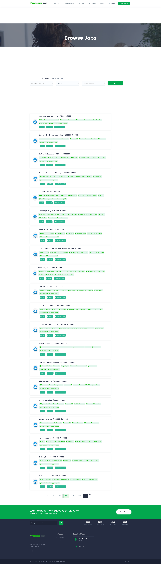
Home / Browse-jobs (35, 78)
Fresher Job (51, 561)
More (101, 3)
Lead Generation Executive (48, 116)
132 (53, 496)
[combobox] (41, 83)
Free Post (82, 3)
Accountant (43, 230)
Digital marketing (45, 381)
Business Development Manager (51, 173)
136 (79, 496)
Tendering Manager (45, 211)
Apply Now (42, 164)
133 (60, 496)
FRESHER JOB (92, 3)
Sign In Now (124, 3)
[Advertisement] (50, 11)
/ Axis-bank (43, 78)
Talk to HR (50, 164)
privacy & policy (60, 537)
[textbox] (41, 83)
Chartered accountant (47, 305)
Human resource (45, 438)
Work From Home (70, 3)
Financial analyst (45, 419)
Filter (115, 83)
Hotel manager (45, 343)
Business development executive (51, 135)
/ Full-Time (50, 78)
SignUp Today (124, 512)
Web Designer (43, 268)
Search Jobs (56, 3)
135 (73, 496)
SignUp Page (59, 541)
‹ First (89, 494)
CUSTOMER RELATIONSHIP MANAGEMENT (53, 249)
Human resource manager (49, 324)
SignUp (113, 3)
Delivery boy (43, 286)
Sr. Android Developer (47, 154)
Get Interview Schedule (60, 164)
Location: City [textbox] (61, 83)
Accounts (42, 192)
